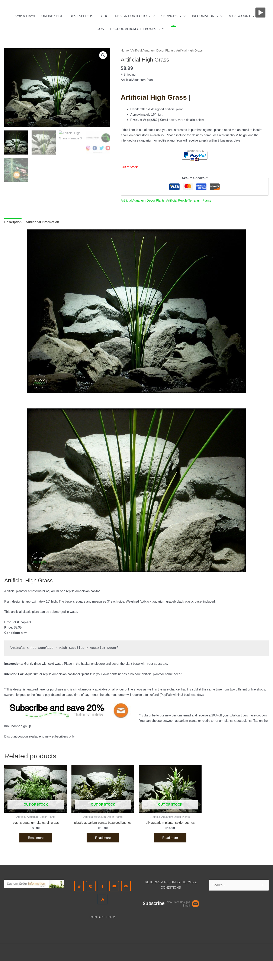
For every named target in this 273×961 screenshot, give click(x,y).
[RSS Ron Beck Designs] (102, 899)
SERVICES (169, 16)
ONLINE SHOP (52, 16)
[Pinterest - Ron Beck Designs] (91, 886)
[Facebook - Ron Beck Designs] (102, 886)
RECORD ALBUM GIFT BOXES (133, 29)
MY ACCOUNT (239, 16)
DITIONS (174, 887)
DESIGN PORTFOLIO (131, 16)
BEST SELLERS (81, 16)
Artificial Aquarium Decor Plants (152, 50)
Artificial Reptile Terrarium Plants (188, 200)
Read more (36, 837)
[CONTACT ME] (126, 886)
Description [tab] (13, 222)
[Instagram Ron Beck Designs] (79, 886)
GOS (100, 29)
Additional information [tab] (42, 222)
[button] (149, 16)
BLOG (104, 16)
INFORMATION (203, 16)
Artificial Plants (25, 16)
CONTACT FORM (102, 917)
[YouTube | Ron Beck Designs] (114, 886)
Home (125, 50)
